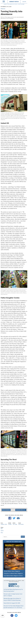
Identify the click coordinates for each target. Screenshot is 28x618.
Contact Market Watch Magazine (12, 571)
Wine (2, 532)
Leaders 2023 (4, 524)
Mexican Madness (6, 509)
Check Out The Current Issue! (14, 541)
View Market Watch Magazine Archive (13, 575)
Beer (2, 528)
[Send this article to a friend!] (18, 519)
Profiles (3, 8)
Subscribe (24, 1)
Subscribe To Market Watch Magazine (13, 573)
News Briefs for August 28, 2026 (12, 603)
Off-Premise (21, 524)
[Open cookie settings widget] (2, 615)
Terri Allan (15, 524)
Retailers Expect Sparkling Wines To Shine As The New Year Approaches (21, 509)
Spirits (2, 530)
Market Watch (14, 1)
